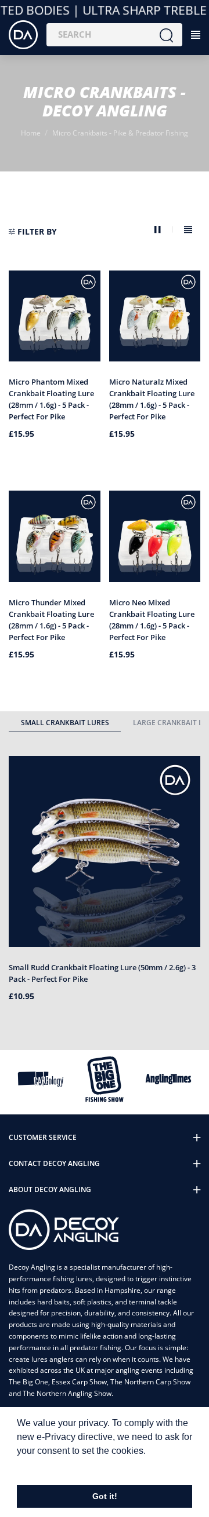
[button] (33, 232)
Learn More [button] (42, 1466)
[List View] (188, 230)
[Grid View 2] (163, 230)
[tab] (65, 724)
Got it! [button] (104, 1496)
